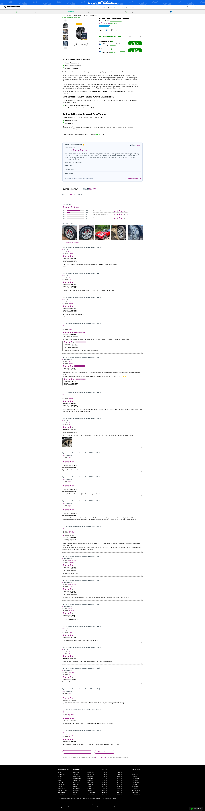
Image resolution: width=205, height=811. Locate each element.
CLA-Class (71, 532)
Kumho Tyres (75, 794)
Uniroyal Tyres (90, 788)
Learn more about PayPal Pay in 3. (72, 808)
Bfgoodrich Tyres (76, 776)
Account (195, 7)
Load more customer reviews (77, 752)
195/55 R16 (104, 788)
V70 (70, 279)
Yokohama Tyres (91, 792)
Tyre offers (134, 776)
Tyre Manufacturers (77, 769)
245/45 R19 (119, 786)
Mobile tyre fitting (136, 790)
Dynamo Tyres (76, 784)
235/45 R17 (119, 792)
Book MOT (60, 780)
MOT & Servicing (122, 7)
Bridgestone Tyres (77, 778)
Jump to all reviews (133, 178)
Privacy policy (86, 798)
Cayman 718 (72, 610)
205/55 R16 (104, 774)
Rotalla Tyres (90, 782)
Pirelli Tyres (90, 776)
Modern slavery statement (95, 798)
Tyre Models (100, 7)
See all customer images (72, 242)
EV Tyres (60, 778)
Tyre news (134, 784)
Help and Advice (136, 769)
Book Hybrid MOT (62, 784)
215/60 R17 (119, 782)
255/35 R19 (104, 780)
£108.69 (135, 51)
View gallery (82, 44)
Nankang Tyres (90, 774)
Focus (70, 329)
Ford (69, 252)
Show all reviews (104, 752)
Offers (132, 7)
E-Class (70, 632)
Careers (114, 798)
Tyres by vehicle (135, 778)
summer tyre (99, 134)
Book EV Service (61, 788)
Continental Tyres (76, 780)
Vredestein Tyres (91, 790)
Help (187, 7)
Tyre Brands (78, 7)
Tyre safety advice (136, 794)
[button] (184, 7)
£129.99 (135, 43)
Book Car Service (61, 786)
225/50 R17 (104, 786)
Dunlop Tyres (76, 782)
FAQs (133, 772)
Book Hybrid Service (62, 790)
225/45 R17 (104, 776)
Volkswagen (71, 423)
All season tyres (135, 786)
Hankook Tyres (76, 790)
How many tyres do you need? (110, 36)
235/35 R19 (104, 790)
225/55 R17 (119, 772)
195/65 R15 (119, 776)
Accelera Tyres (76, 772)
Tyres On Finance (61, 792)
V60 (70, 483)
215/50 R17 (119, 790)
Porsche (70, 608)
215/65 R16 (119, 784)
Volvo (69, 278)
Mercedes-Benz (72, 531)
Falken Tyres (75, 786)
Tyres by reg (135, 780)
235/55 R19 (104, 792)
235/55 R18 (119, 774)
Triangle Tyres (90, 794)
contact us (97, 757)
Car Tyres (60, 772)
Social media (135, 792)
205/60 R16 (119, 788)
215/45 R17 (119, 778)
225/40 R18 (104, 772)
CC (69, 424)
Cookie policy (79, 798)
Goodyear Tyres (76, 788)
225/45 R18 (104, 784)
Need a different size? (116, 21)
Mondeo (71, 303)
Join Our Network (61, 794)
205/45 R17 (104, 782)
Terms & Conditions (71, 798)
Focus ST (71, 253)
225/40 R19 (119, 780)
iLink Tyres (75, 792)
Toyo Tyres (89, 786)
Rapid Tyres (90, 780)
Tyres (69, 7)
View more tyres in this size (72, 18)
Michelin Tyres (90, 772)
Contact (191, 7)
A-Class (71, 586)
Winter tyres (134, 788)
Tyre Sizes (104, 769)
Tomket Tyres (90, 784)
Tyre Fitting (111, 7)
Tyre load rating (135, 782)
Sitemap (103, 798)
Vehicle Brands (89, 7)
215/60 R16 (119, 794)
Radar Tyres (90, 778)
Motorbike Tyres (61, 774)
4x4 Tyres (60, 776)
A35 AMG (71, 562)
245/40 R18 (104, 794)
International (108, 798)
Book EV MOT (61, 782)
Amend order (135, 774)
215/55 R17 (104, 778)
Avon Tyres (75, 774)
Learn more (122, 43)
